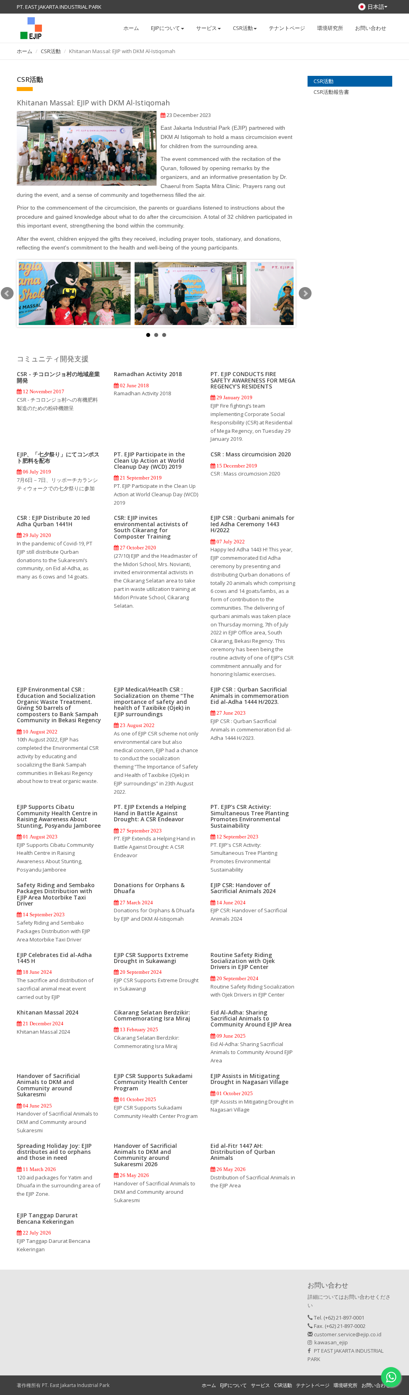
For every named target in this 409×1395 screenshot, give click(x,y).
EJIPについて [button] (165, 28)
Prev (7, 293)
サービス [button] (206, 28)
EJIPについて (233, 1385)
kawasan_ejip (330, 1342)
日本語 (375, 6)
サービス (260, 1385)
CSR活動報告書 (331, 91)
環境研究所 (330, 28)
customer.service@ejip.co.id (347, 1334)
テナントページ (287, 28)
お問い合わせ (370, 28)
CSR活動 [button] (243, 28)
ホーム (131, 28)
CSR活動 (51, 51)
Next (305, 293)
